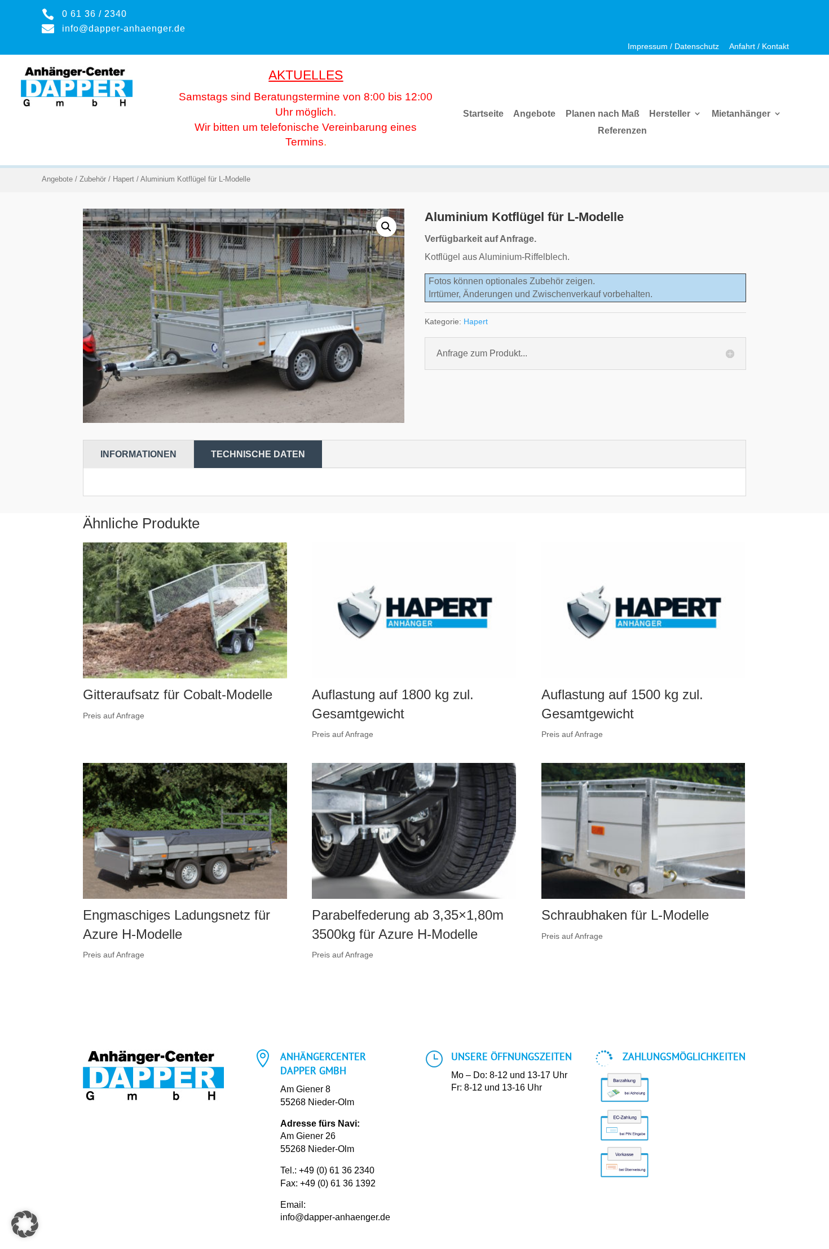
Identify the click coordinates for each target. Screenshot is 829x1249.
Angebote (534, 113)
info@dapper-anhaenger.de (335, 1217)
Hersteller (669, 113)
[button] (386, 227)
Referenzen (622, 130)
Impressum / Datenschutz (673, 46)
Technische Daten (258, 454)
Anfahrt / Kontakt (759, 46)
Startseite (483, 113)
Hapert (123, 179)
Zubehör (93, 179)
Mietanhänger (741, 113)
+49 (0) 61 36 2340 (336, 1170)
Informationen (138, 454)
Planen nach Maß (603, 113)
